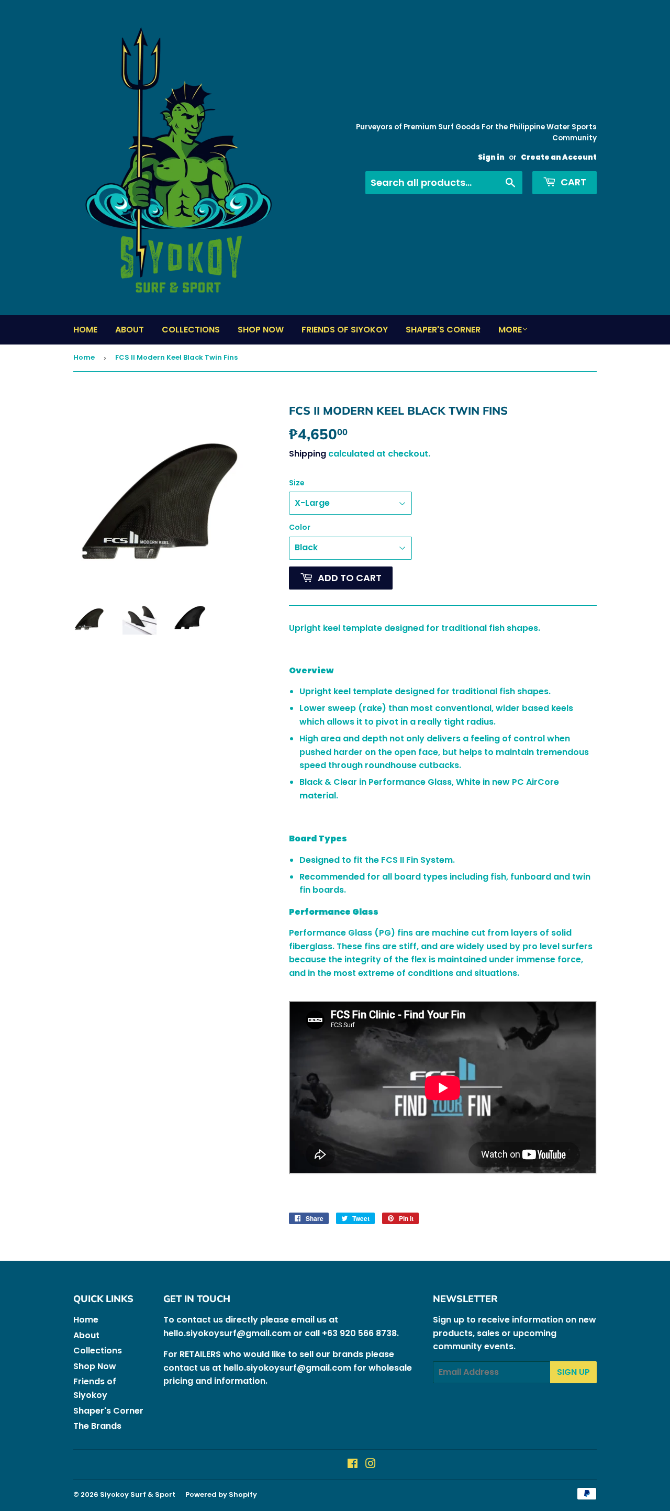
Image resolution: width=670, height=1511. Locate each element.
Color (299, 527)
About (129, 330)
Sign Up (573, 1372)
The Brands (97, 1426)
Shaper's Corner (443, 330)
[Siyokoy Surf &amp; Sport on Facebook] (352, 1465)
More (510, 330)
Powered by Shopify (221, 1494)
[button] (443, 649)
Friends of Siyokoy (345, 330)
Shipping (307, 454)
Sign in (491, 157)
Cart (572, 181)
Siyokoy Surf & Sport (137, 1494)
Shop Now (261, 330)
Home (85, 330)
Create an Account (559, 157)
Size (297, 482)
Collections (191, 330)
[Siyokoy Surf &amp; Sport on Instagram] (370, 1465)
